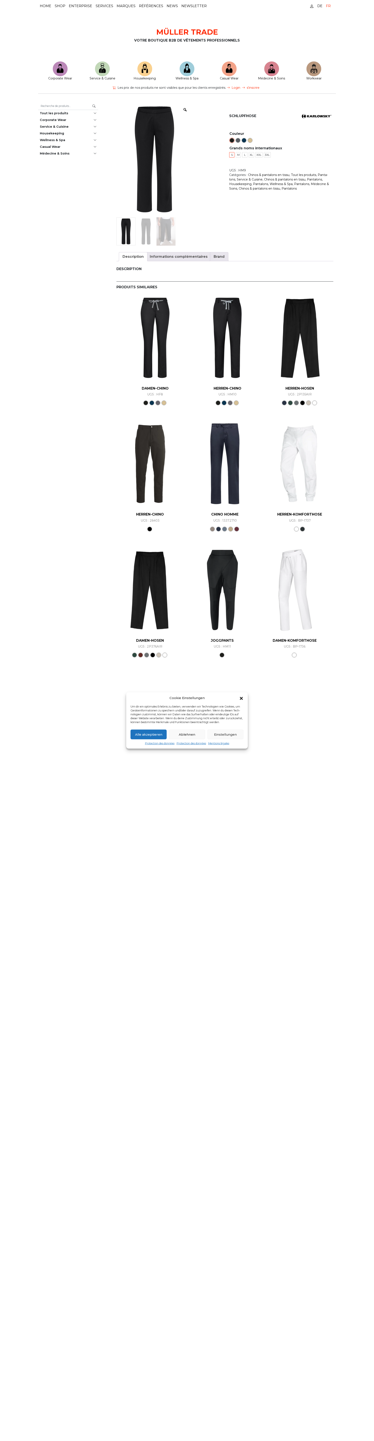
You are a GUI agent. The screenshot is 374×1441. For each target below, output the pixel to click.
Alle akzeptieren (148, 734)
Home (45, 6)
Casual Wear (229, 78)
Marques (126, 6)
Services (104, 6)
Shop (60, 6)
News (172, 6)
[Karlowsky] (316, 116)
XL (251, 154)
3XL (267, 154)
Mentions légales (218, 743)
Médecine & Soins (271, 78)
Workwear (314, 78)
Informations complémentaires (179, 257)
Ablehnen (187, 734)
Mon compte (312, 6)
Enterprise (80, 6)
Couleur (236, 134)
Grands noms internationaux (255, 148)
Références (151, 6)
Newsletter (194, 6)
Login (236, 88)
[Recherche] (94, 106)
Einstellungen (225, 734)
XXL (258, 154)
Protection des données (159, 743)
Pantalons (314, 179)
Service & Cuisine (102, 78)
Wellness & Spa (187, 78)
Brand (219, 257)
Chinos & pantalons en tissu (268, 175)
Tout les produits (54, 113)
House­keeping (145, 78)
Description (133, 257)
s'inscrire (253, 88)
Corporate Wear (60, 78)
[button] (241, 698)
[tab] (133, 256)
